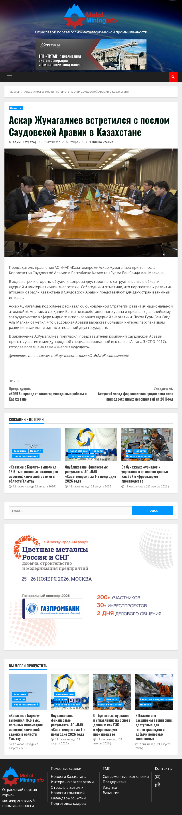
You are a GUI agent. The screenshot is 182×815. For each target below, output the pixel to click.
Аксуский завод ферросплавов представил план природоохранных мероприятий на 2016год (135, 394)
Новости (15, 108)
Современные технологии (126, 776)
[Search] (173, 77)
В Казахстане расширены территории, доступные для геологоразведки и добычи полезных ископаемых (154, 692)
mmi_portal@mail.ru (167, 777)
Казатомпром (79, 450)
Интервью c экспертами (72, 781)
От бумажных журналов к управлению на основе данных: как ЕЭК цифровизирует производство (147, 444)
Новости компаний (26, 456)
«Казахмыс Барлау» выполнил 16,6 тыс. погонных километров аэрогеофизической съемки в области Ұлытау (35, 444)
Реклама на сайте (167, 784)
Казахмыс (20, 450)
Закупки (110, 787)
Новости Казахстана (68, 776)
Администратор (24, 142)
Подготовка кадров (68, 803)
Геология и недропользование (160, 699)
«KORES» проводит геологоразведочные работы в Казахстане (48, 394)
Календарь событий (68, 798)
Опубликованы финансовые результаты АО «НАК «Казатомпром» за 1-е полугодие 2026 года (91, 444)
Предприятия (114, 781)
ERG (128, 450)
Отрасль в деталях (67, 787)
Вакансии (111, 792)
